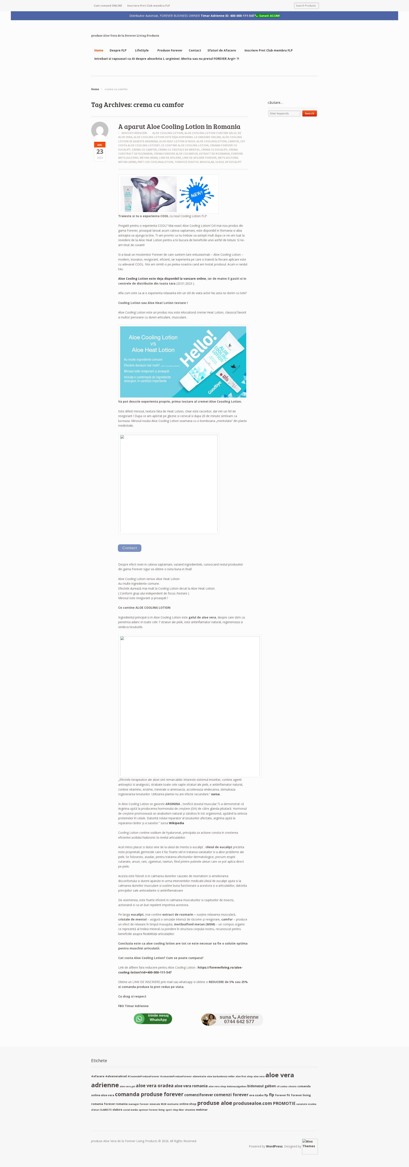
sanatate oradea (306, 1104)
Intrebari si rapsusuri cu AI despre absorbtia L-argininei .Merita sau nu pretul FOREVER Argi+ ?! (166, 59)
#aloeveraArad (116, 1076)
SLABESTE (106, 1109)
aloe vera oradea (155, 1086)
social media (130, 1109)
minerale (155, 1104)
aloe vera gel (127, 1086)
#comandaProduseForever (176, 1076)
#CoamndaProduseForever (143, 1076)
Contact (195, 50)
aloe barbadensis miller (221, 1076)
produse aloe (214, 1102)
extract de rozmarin (214, 153)
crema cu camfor (144, 149)
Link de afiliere (170, 158)
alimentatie (199, 1076)
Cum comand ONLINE (108, 5)
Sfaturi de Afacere (221, 50)
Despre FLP (118, 50)
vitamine (190, 1109)
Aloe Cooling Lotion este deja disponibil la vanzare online (177, 137)
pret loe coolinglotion (155, 162)
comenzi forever (231, 1094)
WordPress (274, 1146)
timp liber (178, 1109)
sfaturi (95, 1109)
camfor (233, 141)
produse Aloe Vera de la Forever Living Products (125, 35)
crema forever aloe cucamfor (176, 153)
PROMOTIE (284, 1103)
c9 (278, 1086)
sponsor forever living (152, 1109)
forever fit (282, 1095)
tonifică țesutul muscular (194, 162)
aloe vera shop (217, 1086)
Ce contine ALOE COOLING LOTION (185, 145)
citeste (292, 1086)
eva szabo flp (258, 1095)
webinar (202, 1109)
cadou (283, 1086)
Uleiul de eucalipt (228, 162)
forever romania (116, 1104)
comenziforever (198, 1094)
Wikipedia (176, 823)
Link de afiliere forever (199, 158)
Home (98, 50)
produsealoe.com (252, 1103)
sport (169, 1109)
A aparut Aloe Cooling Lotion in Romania (179, 126)
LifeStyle (142, 50)
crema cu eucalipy (214, 149)
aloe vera (259, 1076)
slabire (117, 1109)
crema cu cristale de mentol (179, 149)
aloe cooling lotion (167, 133)
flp (271, 1094)
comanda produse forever (149, 1094)
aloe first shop (244, 1076)
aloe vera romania (191, 1085)
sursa (215, 794)
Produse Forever (169, 50)
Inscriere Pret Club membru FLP (148, 5)
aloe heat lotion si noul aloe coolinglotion (193, 141)
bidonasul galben (261, 1086)
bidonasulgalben (236, 1086)
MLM (163, 1104)
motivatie (173, 1104)
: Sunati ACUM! (269, 15)
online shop (187, 1104)
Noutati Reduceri (134, 133)
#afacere (97, 1076)
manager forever (138, 1104)
